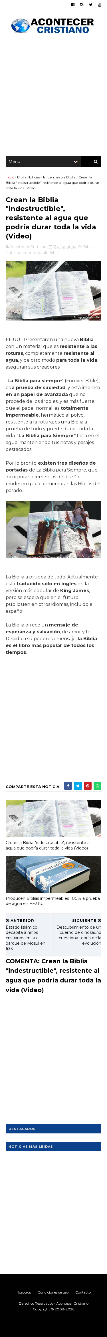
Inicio (10, 177)
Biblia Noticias (28, 177)
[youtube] (99, 4)
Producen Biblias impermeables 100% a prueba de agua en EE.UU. (53, 901)
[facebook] (72, 4)
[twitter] (90, 4)
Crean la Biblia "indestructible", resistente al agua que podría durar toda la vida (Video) (48, 845)
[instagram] (81, 4)
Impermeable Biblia (59, 177)
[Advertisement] (53, 96)
